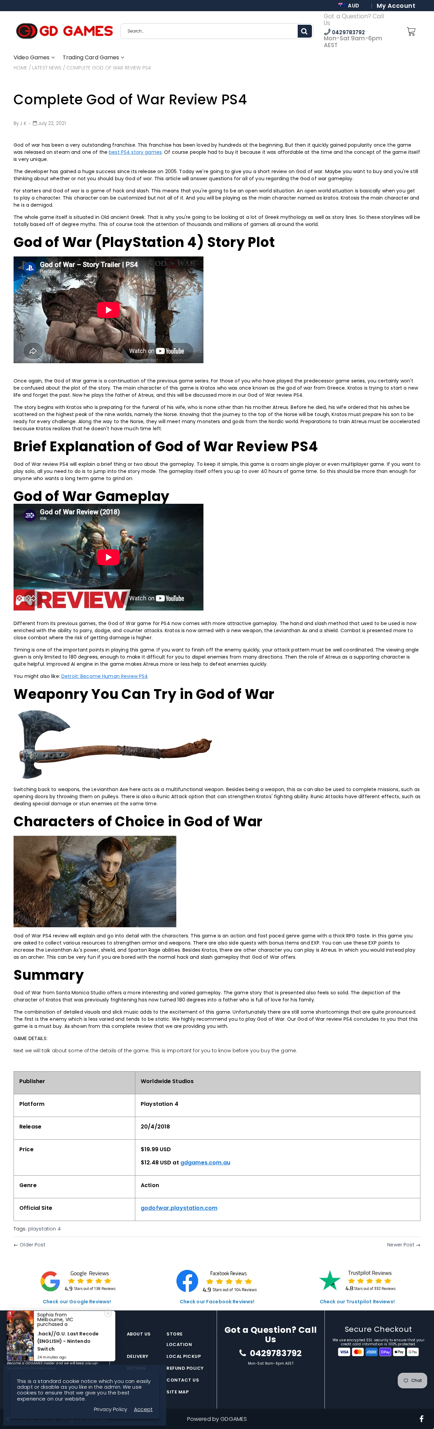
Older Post (32, 1244)
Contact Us (182, 1380)
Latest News (47, 67)
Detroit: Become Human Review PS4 (104, 676)
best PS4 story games (135, 152)
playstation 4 (44, 1228)
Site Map (177, 1392)
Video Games (32, 57)
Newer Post (400, 1244)
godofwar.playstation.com (179, 1208)
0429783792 (348, 32)
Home (20, 67)
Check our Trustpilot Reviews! (357, 1301)
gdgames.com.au (205, 1162)
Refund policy (185, 1368)
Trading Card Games (92, 57)
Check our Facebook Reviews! (217, 1301)
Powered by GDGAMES (217, 1419)
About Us (139, 1334)
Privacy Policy (110, 1409)
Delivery (138, 1356)
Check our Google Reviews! (77, 1301)
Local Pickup (183, 1356)
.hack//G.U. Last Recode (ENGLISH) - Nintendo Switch (68, 1341)
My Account (396, 6)
